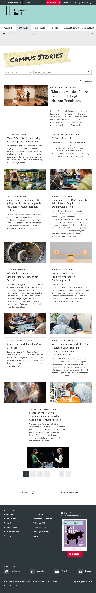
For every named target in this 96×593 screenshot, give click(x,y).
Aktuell (8, 27)
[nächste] (68, 474)
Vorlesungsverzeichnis (41, 532)
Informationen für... (52, 2)
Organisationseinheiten (13, 2)
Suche (74, 3)
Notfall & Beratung (11, 527)
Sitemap (55, 581)
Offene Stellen (38, 514)
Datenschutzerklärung (41, 581)
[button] (26, 492)
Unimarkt (7, 523)
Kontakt (18, 586)
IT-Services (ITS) (39, 523)
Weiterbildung (71, 27)
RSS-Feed (88, 81)
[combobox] (18, 72)
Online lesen (74, 554)
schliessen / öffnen (93, 34)
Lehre (55, 27)
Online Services (10, 519)
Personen (84, 3)
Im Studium (21, 34)
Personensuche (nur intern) (43, 519)
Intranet (35, 536)
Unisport (7, 536)
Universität (88, 27)
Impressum (26, 581)
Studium (23, 27)
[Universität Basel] (17, 10)
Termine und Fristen (40, 527)
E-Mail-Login (9, 514)
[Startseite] (4, 34)
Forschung (39, 27)
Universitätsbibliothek (12, 532)
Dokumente (27, 2)
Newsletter (8, 586)
